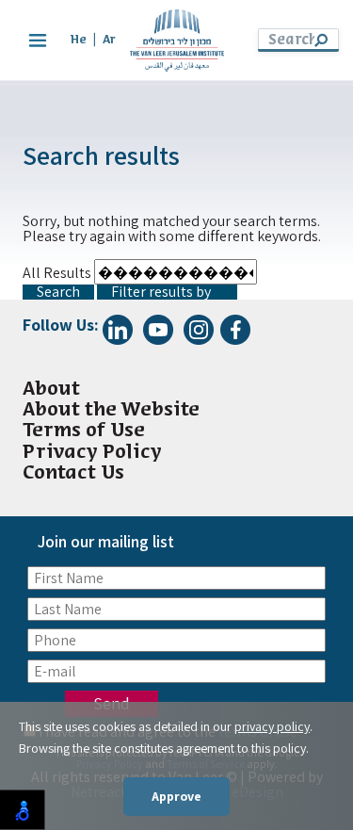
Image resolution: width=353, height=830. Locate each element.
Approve (176, 796)
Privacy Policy (92, 453)
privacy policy (272, 726)
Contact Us (73, 473)
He (79, 40)
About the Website (111, 410)
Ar (109, 40)
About (51, 390)
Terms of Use (84, 431)
